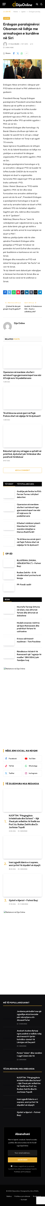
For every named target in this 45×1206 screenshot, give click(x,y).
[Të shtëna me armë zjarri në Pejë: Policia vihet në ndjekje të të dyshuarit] (22, 398)
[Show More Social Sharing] (27, 53)
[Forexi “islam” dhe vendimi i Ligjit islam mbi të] (9, 1055)
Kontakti (24, 1200)
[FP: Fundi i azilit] (9, 587)
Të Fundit (9, 484)
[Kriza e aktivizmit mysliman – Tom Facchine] (9, 641)
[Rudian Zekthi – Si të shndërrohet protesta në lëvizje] (9, 575)
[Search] (37, 4)
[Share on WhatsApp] (22, 53)
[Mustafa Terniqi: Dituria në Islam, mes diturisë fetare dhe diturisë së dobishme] (9, 609)
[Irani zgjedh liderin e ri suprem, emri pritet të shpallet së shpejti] (22, 847)
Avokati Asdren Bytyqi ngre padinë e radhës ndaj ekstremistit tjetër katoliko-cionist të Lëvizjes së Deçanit (29, 1036)
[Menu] (4, 4)
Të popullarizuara (25, 484)
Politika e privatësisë (22, 1196)
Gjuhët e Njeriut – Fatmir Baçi (23, 900)
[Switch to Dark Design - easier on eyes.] (41, 4)
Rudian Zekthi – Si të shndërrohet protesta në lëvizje (29, 575)
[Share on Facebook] (14, 53)
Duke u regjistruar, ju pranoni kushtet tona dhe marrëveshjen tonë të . (22, 1169)
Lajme (6, 18)
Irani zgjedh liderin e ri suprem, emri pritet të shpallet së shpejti (27, 1102)
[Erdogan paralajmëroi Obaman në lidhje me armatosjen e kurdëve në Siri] (22, 69)
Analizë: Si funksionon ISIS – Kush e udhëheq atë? (33, 309)
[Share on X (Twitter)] (18, 53)
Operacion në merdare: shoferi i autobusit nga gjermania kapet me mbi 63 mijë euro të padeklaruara (22, 375)
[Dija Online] (23, 4)
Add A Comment (22, 470)
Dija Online (15, 44)
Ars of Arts (34, 1191)
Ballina (9, 1196)
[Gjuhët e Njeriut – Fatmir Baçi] (22, 885)
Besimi (7, 599)
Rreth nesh (37, 1196)
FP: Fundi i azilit (24, 584)
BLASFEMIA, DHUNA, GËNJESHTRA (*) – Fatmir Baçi (29, 563)
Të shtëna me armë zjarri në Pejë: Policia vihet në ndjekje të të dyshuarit (29, 542)
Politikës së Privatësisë (22, 1172)
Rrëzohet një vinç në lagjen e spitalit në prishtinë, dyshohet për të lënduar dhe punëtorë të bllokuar (22, 454)
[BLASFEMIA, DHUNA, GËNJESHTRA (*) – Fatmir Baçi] (9, 563)
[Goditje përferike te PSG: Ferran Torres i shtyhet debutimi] (9, 494)
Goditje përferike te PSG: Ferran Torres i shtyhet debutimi (29, 494)
